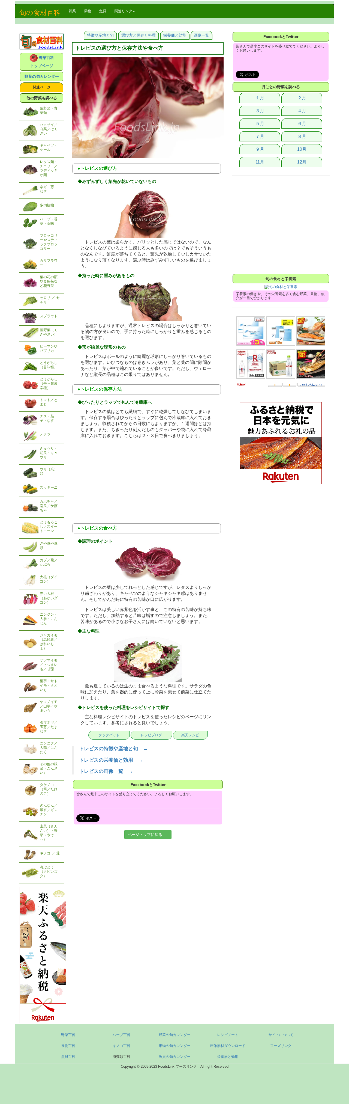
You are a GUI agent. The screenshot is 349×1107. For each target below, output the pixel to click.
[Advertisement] (148, 479)
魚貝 (102, 11)
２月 (301, 98)
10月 (301, 149)
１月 (259, 98)
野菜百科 (68, 1035)
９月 (259, 149)
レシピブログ (151, 735)
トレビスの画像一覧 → (106, 771)
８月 (301, 136)
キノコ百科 (121, 1046)
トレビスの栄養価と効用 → (111, 760)
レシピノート (227, 1035)
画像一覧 (201, 35)
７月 (259, 136)
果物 (87, 11)
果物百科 (68, 1046)
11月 (259, 162)
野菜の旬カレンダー (42, 76)
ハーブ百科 (121, 1035)
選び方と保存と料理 (138, 35)
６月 (301, 123)
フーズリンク (280, 1046)
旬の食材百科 (40, 12)
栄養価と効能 (174, 35)
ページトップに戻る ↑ (148, 834)
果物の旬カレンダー (175, 1046)
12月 (301, 162)
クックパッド (109, 735)
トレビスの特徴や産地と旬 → (113, 748)
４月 (301, 110)
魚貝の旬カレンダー (175, 1057)
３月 (259, 110)
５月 (259, 123)
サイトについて (281, 1035)
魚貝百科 (68, 1057)
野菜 (74, 11)
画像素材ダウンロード (227, 1046)
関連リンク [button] (123, 11)
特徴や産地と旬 (100, 35)
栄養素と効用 (227, 1057)
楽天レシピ (190, 735)
